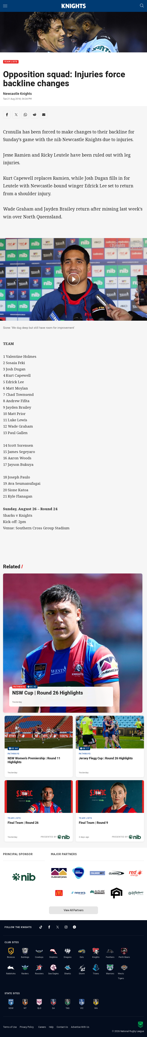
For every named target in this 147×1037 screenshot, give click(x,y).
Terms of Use (10, 1026)
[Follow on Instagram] (66, 927)
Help (51, 1026)
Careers (42, 1026)
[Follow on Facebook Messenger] (74, 927)
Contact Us (62, 1026)
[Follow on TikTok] (40, 927)
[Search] (142, 5)
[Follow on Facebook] (49, 927)
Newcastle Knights (17, 93)
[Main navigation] (5, 6)
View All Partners (73, 910)
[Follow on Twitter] (57, 927)
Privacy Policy (27, 1026)
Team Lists (10, 62)
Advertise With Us (80, 1026)
